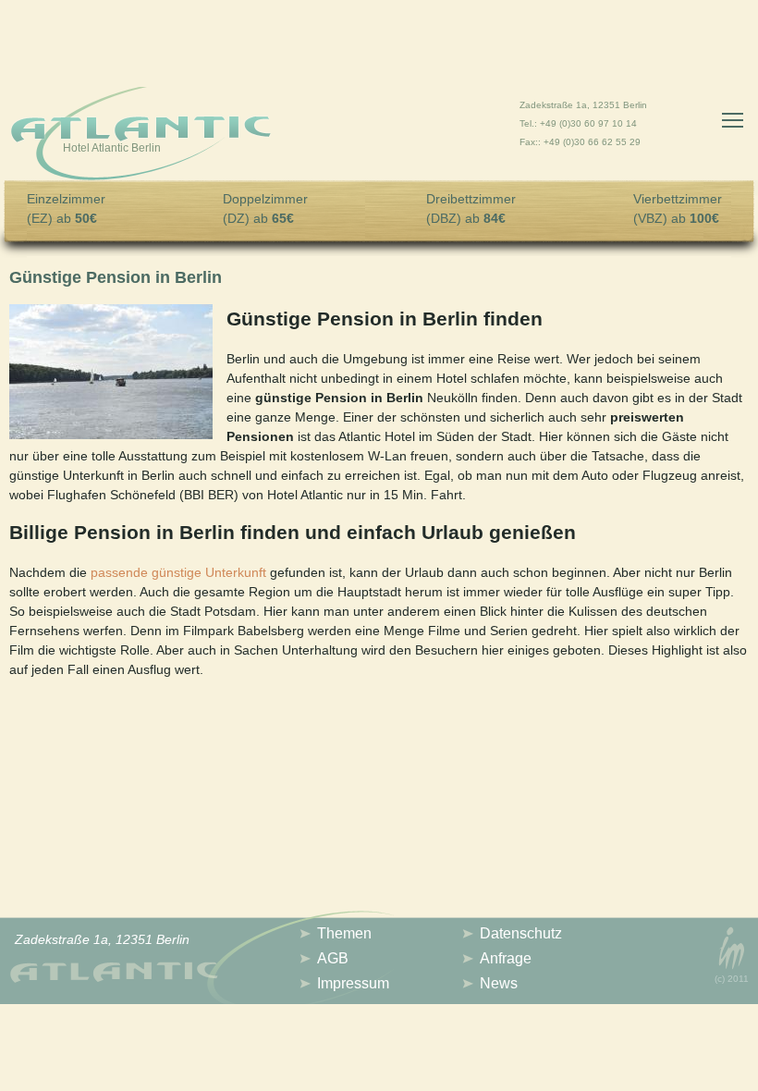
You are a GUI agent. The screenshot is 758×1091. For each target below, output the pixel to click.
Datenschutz (521, 933)
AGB (332, 958)
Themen (344, 933)
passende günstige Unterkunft (178, 572)
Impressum (353, 983)
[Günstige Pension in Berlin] (111, 434)
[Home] (141, 136)
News (499, 983)
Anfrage (506, 958)
